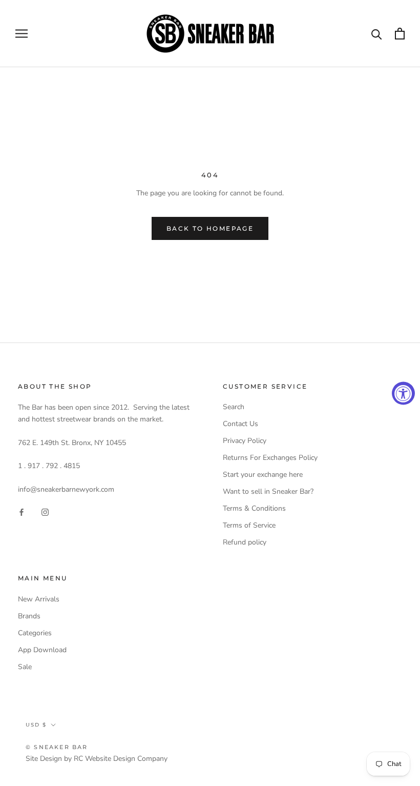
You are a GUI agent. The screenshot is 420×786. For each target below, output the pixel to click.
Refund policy (244, 542)
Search (233, 407)
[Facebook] (21, 511)
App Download (42, 650)
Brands (29, 616)
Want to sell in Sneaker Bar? (268, 491)
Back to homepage (210, 228)
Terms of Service (249, 525)
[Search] (376, 33)
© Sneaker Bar (57, 747)
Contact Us (240, 424)
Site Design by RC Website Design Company (96, 758)
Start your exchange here (263, 474)
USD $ (36, 724)
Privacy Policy (244, 441)
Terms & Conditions (254, 508)
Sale (25, 667)
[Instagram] (45, 511)
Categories (35, 633)
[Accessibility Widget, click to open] (403, 393)
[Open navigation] (21, 33)
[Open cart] (400, 33)
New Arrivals (38, 599)
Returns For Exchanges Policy (270, 457)
